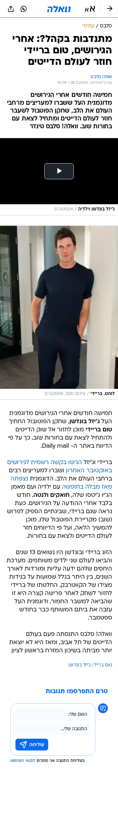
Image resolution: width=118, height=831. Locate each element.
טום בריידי (102, 665)
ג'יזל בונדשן (80, 665)
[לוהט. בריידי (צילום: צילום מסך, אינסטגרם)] (59, 312)
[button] (90, 9)
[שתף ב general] (10, 8)
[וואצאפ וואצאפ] (23, 9)
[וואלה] (59, 9)
